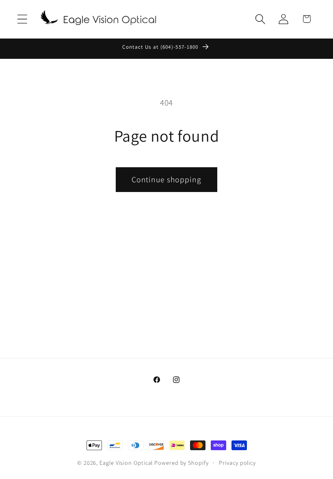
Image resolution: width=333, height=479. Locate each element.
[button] (22, 18)
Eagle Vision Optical (126, 462)
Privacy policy (237, 462)
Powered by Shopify (181, 462)
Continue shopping (166, 179)
